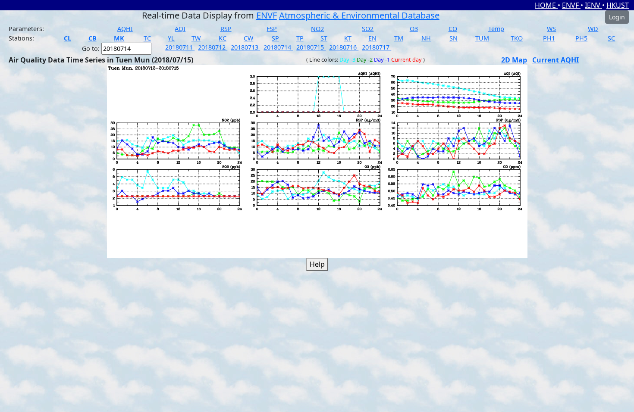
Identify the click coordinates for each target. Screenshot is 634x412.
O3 (414, 29)
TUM (482, 38)
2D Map (514, 60)
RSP (226, 29)
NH (426, 38)
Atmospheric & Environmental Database (359, 15)
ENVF (571, 5)
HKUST (617, 5)
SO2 (367, 29)
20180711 (180, 47)
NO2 (317, 29)
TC (147, 38)
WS (551, 29)
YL (171, 38)
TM (398, 38)
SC (611, 38)
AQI (180, 29)
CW (248, 38)
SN (453, 38)
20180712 (212, 47)
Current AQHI (555, 60)
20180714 (278, 47)
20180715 (311, 47)
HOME (546, 5)
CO (453, 29)
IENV (593, 5)
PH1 (549, 38)
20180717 (376, 47)
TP (300, 38)
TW (196, 38)
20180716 (343, 47)
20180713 (245, 47)
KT (348, 38)
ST (323, 38)
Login (617, 17)
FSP (272, 29)
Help (317, 264)
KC (222, 38)
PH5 (581, 38)
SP (275, 38)
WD (593, 29)
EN (372, 38)
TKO (517, 38)
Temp (496, 29)
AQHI (125, 29)
